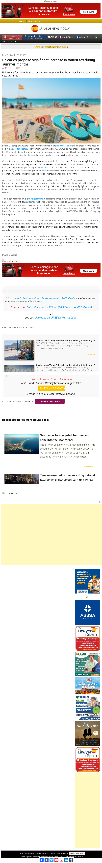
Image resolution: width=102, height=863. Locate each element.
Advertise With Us (77, 857)
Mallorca (45, 167)
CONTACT (22, 21)
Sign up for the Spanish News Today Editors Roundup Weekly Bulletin (44, 297)
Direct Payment (26, 857)
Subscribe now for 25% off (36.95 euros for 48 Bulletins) (59, 307)
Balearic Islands (64, 145)
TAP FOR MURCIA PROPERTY (51, 46)
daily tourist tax (19, 148)
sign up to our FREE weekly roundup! (56, 317)
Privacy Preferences (76, 853)
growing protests (34, 198)
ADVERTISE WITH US (34, 21)
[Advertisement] (51, 534)
